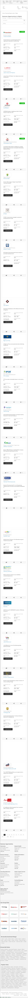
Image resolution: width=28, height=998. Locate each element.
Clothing (16, 865)
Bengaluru (18, 968)
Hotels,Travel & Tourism (20, 871)
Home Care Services (5, 874)
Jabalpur (13, 975)
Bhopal (7, 969)
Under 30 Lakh (12, 941)
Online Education (4, 867)
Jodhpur (17, 976)
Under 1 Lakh (4, 938)
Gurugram (7, 973)
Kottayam (14, 978)
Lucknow (25, 978)
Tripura (17, 957)
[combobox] (14, 20)
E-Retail (2, 884)
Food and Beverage (19, 880)
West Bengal (10, 959)
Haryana (3, 952)
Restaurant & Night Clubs (20, 884)
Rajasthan (3, 957)
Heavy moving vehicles (5, 850)
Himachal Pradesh (10, 952)
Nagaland (3, 956)
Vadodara (11, 986)
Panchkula (16, 982)
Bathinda (13, 968)
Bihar (23, 949)
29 (7, 836)
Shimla (2, 985)
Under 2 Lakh (11, 938)
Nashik (15, 980)
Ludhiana (3, 979)
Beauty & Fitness (4, 873)
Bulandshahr (23, 969)
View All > (2, 851)
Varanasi (16, 986)
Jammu (2, 976)
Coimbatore (18, 971)
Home (3, 13)
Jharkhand (3, 953)
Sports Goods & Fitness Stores (7, 892)
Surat (11, 985)
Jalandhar (21, 975)
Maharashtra (8, 955)
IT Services (3, 860)
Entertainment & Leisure (5, 891)
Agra (2, 966)
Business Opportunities (10, 13)
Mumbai (3, 980)
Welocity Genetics (7, 571)
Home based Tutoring (5, 875)
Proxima (5, 606)
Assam (19, 949)
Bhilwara (3, 969)
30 (10, 836)
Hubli (20, 973)
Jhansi (13, 976)
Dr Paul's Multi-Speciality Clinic (10, 804)
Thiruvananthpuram (17, 985)
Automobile (17, 856)
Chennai (9, 971)
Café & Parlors (17, 881)
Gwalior (16, 973)
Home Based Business (5, 871)
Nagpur (11, 980)
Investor (25, 1)
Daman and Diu (17, 950)
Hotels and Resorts (18, 873)
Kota (10, 978)
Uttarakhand (23, 957)
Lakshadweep (19, 953)
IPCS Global (6, 376)
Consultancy (3, 858)
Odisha (10, 956)
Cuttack (24, 971)
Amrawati (16, 966)
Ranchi (24, 983)
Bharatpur (24, 968)
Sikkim (7, 957)
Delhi (7, 956)
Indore (8, 975)
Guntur (2, 973)
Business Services (4, 854)
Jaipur (17, 975)
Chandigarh (3, 950)
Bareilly (9, 968)
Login (27, 8)
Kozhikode (19, 978)
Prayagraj (3, 983)
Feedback (18, 993)
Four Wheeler (3, 848)
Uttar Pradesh (4, 959)
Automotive (3, 846)
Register (26, 7)
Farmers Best (6, 178)
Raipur (16, 983)
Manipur (13, 955)
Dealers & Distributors (19, 854)
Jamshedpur (8, 976)
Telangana (16, 959)
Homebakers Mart (7, 143)
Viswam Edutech (7, 36)
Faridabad (12, 972)
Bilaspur (18, 969)
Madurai (8, 979)
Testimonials (16, 995)
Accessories (17, 864)
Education (17, 857)
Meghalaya (18, 955)
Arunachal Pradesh (13, 949)
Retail (2, 880)
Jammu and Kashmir (19, 952)
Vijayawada (3, 987)
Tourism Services (18, 875)
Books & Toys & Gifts (5, 881)
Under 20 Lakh (22, 940)
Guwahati (12, 973)
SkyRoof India (6, 536)
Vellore (20, 986)
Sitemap (25, 995)
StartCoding (6, 411)
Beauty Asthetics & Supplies (20, 847)
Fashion (16, 863)
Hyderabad (3, 975)
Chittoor (13, 971)
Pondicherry (16, 956)
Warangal (17, 987)
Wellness (16, 850)
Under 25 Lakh (4, 941)
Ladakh (6, 960)
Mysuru (7, 980)
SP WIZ (5, 214)
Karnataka (9, 953)
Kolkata (6, 978)
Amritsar (21, 966)
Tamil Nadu (12, 957)
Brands (22, 993)
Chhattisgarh (10, 950)
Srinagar (7, 985)
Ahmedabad (7, 966)
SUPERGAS (6, 108)
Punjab (21, 956)
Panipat (21, 982)
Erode (7, 972)
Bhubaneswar (13, 969)
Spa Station (6, 305)
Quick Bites (17, 883)
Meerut (17, 979)
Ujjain (7, 986)
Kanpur (21, 976)
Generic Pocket (7, 249)
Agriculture (17, 858)
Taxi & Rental (17, 874)
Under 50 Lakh (19, 941)
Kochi (2, 978)
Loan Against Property (21, 2)
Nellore (2, 982)
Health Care (17, 848)
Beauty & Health (18, 846)
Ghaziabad (23, 972)
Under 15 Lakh (15, 940)
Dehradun (3, 972)
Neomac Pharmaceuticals (9, 482)
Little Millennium (7, 642)
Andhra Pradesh (4, 949)
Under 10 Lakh (7, 940)
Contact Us (12, 993)
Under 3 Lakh (18, 938)
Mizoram (24, 955)
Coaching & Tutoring (5, 864)
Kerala (13, 953)
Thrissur (24, 985)
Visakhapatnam (10, 987)
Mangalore (13, 979)
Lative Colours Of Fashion (9, 72)
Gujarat (25, 950)
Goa (22, 950)
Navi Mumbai (20, 980)
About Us (7, 993)
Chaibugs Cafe (6, 712)
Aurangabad (4, 968)
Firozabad (17, 972)
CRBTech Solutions (7, 446)
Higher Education (4, 865)
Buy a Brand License (4, 2)
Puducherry (8, 983)
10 (2, 836)
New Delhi (7, 982)
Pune (13, 983)
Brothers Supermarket (8, 677)
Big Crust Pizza (6, 340)
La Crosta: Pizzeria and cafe (9, 768)
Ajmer (12, 966)
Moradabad (22, 979)
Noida (12, 982)
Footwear (16, 867)
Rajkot (16, 13)
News (25, 993)
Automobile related (4, 847)
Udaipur (3, 986)
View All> (16, 868)
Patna (25, 982)
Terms (21, 995)
